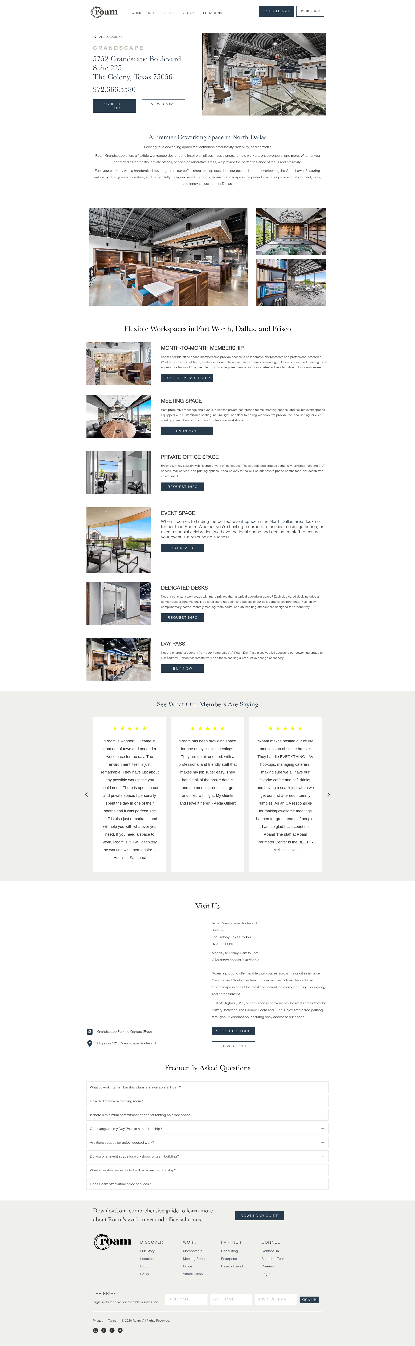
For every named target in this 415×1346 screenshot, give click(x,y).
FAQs (144, 1274)
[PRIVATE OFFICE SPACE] (118, 472)
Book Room (310, 11)
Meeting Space (195, 1258)
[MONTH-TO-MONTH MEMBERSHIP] (118, 363)
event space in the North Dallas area (268, 521)
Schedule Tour (276, 11)
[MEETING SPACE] (118, 416)
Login (266, 1274)
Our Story (147, 1251)
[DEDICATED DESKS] (118, 603)
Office (170, 13)
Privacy (98, 1320)
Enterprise (229, 1258)
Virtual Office (193, 1274)
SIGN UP (309, 1299)
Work (136, 13)
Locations (212, 13)
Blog (144, 1266)
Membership (193, 1251)
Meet (152, 13)
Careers (268, 1266)
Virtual (189, 13)
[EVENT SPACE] (118, 540)
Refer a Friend (232, 1266)
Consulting (229, 1251)
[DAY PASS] (118, 659)
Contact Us (270, 1251)
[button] (187, 378)
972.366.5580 (114, 89)
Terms (112, 1320)
